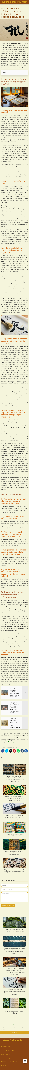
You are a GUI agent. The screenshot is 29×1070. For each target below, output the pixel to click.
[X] (10, 751)
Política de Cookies (6, 1054)
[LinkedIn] (26, 751)
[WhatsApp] (18, 751)
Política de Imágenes (6, 1058)
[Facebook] (3, 751)
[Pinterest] (14, 751)
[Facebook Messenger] (6, 751)
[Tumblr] (22, 751)
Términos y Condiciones (7, 1050)
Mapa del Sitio (5, 1065)
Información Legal (5, 1046)
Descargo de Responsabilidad (9, 1061)
